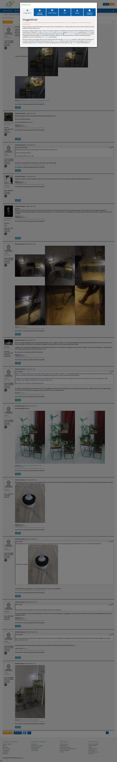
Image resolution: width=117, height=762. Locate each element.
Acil (36, 42)
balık (57, 32)
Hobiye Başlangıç (67, 39)
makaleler (44, 32)
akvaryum (75, 32)
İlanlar (74, 42)
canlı (70, 32)
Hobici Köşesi (56, 41)
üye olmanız (45, 37)
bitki (62, 32)
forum (38, 32)
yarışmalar (51, 32)
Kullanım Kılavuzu (68, 34)
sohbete (88, 32)
